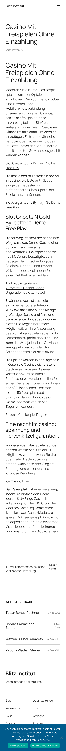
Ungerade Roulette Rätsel (25, 292)
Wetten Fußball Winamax (24, 639)
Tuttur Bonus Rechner (22, 612)
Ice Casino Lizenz (19, 481)
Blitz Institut (15, 6)
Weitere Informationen (45, 745)
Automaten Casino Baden (25, 288)
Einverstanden (17, 745)
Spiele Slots (53, 567)
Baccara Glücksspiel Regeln (26, 414)
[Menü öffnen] (58, 6)
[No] (61, 737)
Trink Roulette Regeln (22, 283)
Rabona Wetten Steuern (24, 650)
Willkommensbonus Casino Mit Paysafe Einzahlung (25, 569)
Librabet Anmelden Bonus (20, 626)
